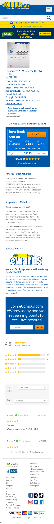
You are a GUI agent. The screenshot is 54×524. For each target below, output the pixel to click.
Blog (8, 483)
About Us (33, 463)
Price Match (10, 494)
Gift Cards (34, 477)
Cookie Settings (11, 499)
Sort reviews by (10, 389)
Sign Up (39, 327)
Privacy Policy (11, 497)
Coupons (9, 486)
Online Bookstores (12, 508)
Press (8, 491)
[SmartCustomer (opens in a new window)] (26, 163)
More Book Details (14, 103)
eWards (9, 488)
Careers (9, 480)
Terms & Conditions (13, 505)
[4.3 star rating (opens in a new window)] (32, 159)
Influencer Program (37, 472)
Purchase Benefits (13, 116)
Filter (9, 400)
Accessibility (34, 466)
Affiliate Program (36, 469)
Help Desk (33, 480)
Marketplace (34, 486)
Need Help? (17, 518)
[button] (27, 355)
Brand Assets (35, 475)
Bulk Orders (10, 477)
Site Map (9, 502)
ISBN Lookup (35, 483)
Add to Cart (36, 134)
